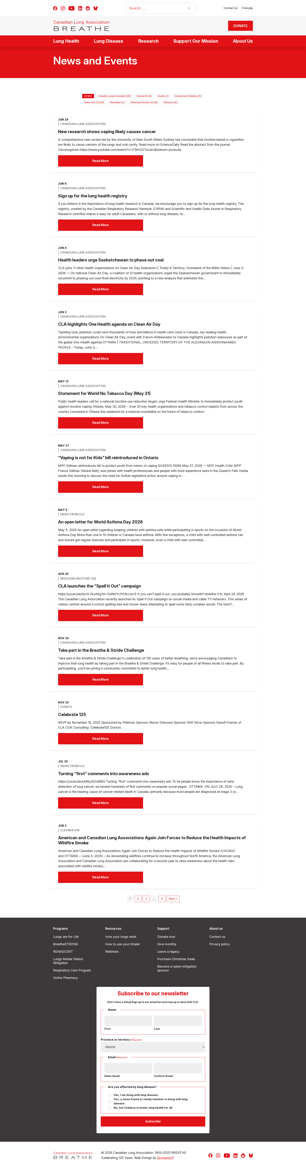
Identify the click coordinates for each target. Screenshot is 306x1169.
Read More (100, 161)
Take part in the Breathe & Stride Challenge (101, 650)
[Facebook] (55, 8)
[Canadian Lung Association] (81, 25)
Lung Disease (108, 41)
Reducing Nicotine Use (144, 102)
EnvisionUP (165, 1158)
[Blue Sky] (96, 8)
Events (163, 96)
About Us (243, 41)
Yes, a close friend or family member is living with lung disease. (151, 1101)
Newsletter (117, 102)
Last (157, 1028)
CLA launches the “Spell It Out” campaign (99, 586)
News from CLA (94, 102)
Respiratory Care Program (72, 970)
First (107, 1028)
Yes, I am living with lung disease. (136, 1095)
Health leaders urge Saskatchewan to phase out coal (111, 260)
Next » (173, 898)
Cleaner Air (144, 96)
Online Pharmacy (65, 978)
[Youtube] (72, 8)
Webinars (112, 951)
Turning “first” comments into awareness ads (103, 773)
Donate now (166, 937)
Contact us (231, 8)
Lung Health (66, 41)
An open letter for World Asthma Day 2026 (100, 522)
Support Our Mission (195, 41)
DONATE (240, 26)
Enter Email (112, 1076)
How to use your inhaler (122, 944)
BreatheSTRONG (65, 944)
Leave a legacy (168, 951)
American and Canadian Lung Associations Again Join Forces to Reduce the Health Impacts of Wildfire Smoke (152, 840)
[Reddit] (88, 8)
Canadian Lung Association (114, 96)
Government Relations (188, 96)
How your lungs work (120, 937)
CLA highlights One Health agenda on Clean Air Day (109, 324)
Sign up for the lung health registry (92, 195)
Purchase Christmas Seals (176, 959)
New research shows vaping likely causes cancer (107, 131)
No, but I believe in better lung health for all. (143, 1107)
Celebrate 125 (72, 714)
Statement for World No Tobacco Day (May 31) (104, 393)
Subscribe (153, 1121)
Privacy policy (219, 944)
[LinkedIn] (80, 8)
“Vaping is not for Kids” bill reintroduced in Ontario (108, 457)
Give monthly (166, 944)
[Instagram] (63, 8)
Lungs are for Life (66, 937)
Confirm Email (163, 1076)
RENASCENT (63, 951)
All (88, 96)
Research (148, 41)
